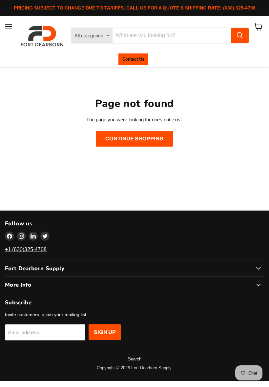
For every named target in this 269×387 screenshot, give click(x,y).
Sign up (105, 332)
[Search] (240, 35)
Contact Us (133, 59)
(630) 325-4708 (239, 7)
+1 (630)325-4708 (26, 249)
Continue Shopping (134, 138)
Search (134, 358)
